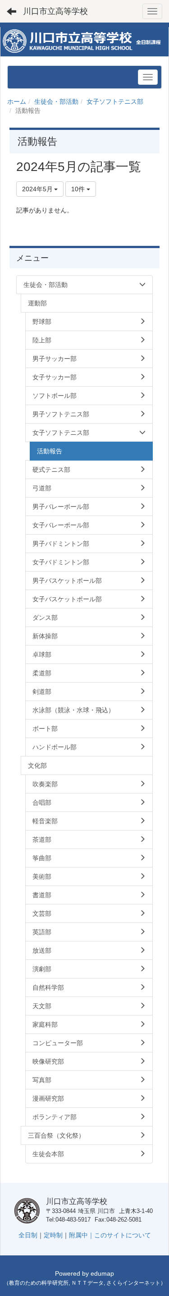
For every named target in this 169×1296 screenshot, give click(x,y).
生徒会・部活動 (56, 101)
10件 (79, 189)
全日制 (27, 1235)
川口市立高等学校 (55, 11)
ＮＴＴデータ (87, 1283)
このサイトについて (122, 1235)
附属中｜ (81, 1235)
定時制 (53, 1235)
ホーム (16, 101)
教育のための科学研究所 (39, 1283)
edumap (102, 1273)
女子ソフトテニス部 (115, 101)
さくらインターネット (133, 1283)
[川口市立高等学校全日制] (84, 41)
